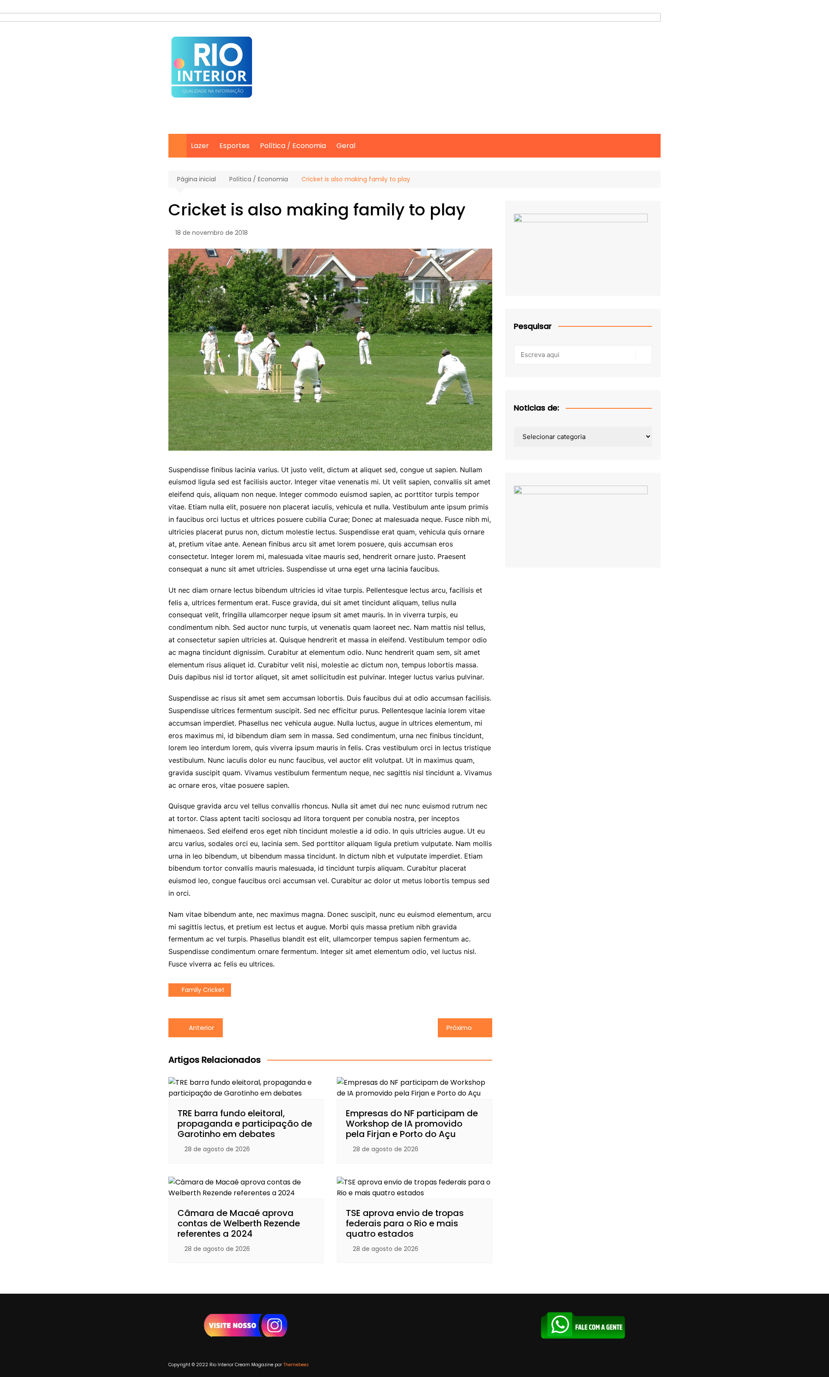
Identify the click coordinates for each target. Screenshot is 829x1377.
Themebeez (296, 1364)
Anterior (201, 1027)
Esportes (234, 146)
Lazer (200, 146)
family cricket (203, 989)
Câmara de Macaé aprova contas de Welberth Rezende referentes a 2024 (238, 1223)
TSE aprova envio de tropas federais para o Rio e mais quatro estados (405, 1223)
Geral (345, 146)
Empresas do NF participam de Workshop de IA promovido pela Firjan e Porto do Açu (412, 1123)
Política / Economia (293, 146)
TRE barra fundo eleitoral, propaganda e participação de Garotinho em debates (244, 1123)
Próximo (459, 1027)
